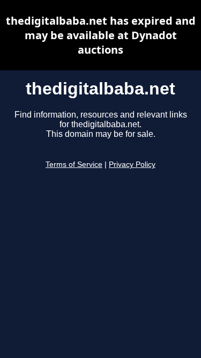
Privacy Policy (132, 164)
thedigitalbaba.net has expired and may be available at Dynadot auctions (101, 35)
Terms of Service (74, 164)
